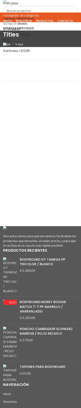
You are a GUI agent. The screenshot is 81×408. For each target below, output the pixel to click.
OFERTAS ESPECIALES (18, 28)
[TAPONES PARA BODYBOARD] (10, 373)
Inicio (7, 44)
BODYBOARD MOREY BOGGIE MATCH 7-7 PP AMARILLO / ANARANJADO (43, 307)
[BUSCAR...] (72, 10)
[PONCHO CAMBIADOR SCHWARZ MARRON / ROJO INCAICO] (10, 342)
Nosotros (10, 401)
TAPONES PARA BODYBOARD (42, 367)
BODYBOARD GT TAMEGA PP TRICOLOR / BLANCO (42, 261)
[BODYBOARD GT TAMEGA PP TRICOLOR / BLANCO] (10, 275)
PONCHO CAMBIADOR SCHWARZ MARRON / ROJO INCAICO (46, 331)
